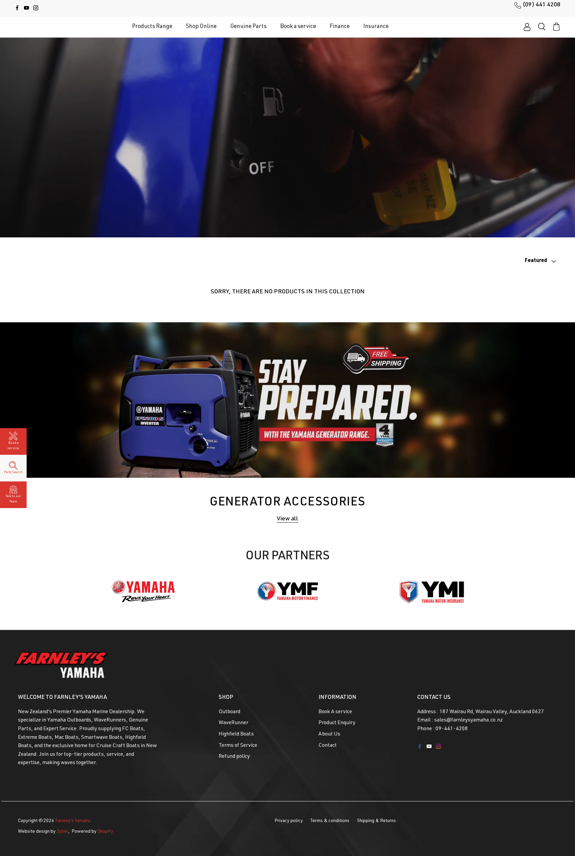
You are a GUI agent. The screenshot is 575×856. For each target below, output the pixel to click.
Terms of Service (238, 745)
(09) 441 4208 (541, 5)
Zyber (62, 831)
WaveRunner (233, 723)
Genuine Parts (248, 27)
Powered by (92, 831)
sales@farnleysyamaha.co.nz (468, 720)
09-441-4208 (452, 729)
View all (287, 519)
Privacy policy (289, 821)
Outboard (229, 712)
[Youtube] (26, 7)
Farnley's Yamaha (72, 821)
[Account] (527, 27)
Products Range (152, 27)
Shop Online (201, 27)
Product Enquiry (336, 723)
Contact (327, 745)
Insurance (376, 27)
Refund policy (234, 756)
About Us (329, 734)
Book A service (335, 712)
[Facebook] (17, 7)
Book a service (298, 27)
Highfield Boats (236, 734)
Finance (340, 27)
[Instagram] (35, 7)
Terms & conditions (329, 821)
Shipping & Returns (376, 821)
